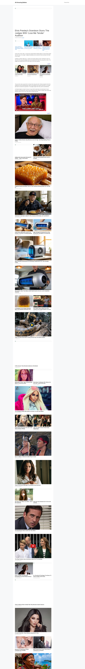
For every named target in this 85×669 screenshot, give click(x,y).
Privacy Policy (66, 2)
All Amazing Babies (21, 2)
